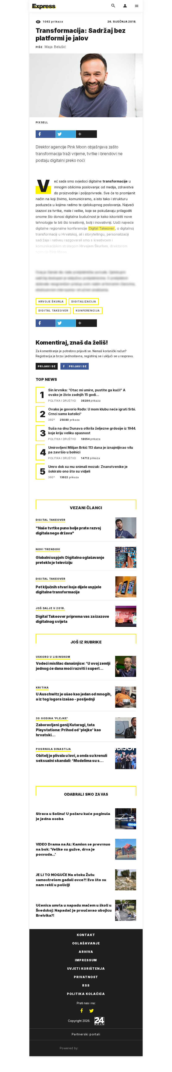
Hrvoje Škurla (51, 301)
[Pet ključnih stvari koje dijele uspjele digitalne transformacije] (125, 586)
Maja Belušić (55, 47)
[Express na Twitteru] (91, 1011)
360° (52, 419)
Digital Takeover (101, 228)
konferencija (88, 310)
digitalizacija (83, 301)
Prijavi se (47, 366)
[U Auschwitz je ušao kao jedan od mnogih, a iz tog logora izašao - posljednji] (125, 697)
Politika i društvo (62, 400)
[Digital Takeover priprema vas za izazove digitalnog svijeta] (125, 616)
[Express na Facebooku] (81, 1011)
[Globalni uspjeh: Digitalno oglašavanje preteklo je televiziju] (125, 557)
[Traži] (113, 6)
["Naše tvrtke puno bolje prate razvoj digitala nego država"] (125, 527)
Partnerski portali (86, 1034)
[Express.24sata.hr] (44, 2)
